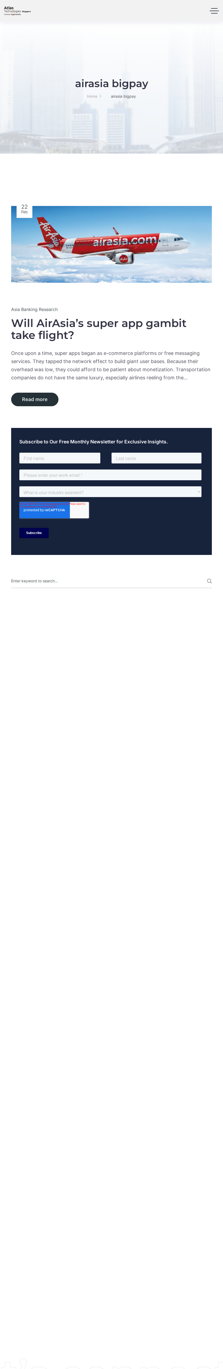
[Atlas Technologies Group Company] (17, 10)
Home (92, 96)
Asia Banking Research (34, 309)
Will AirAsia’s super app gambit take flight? (99, 329)
